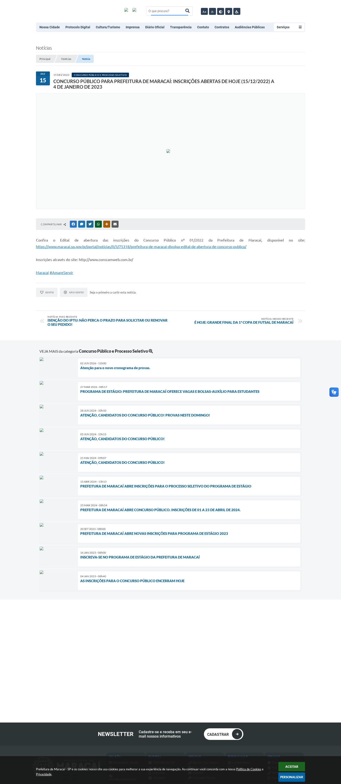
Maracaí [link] (42, 273)
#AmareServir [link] (61, 273)
